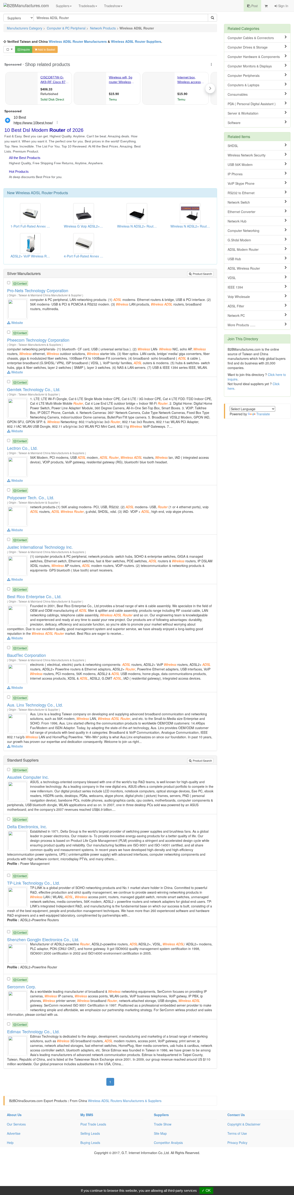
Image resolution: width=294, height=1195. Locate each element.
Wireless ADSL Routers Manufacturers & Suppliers (124, 1100)
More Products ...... (241, 325)
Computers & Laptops (243, 85)
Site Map (160, 1133)
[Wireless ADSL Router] (18, 308)
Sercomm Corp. (21, 987)
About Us (14, 1114)
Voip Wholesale (239, 296)
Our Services (16, 1124)
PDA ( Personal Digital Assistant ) (252, 103)
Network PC (236, 315)
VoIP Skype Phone (241, 183)
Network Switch (239, 202)
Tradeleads (87, 5)
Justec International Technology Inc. (40, 547)
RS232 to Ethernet (241, 193)
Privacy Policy (237, 1142)
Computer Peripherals (244, 75)
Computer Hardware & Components (254, 56)
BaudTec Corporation (26, 655)
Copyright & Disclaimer (243, 1124)
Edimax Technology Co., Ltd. (33, 1031)
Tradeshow (112, 5)
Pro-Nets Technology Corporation (37, 290)
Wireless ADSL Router (34, 192)
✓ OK (206, 1190)
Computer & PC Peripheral (66, 28)
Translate (263, 414)
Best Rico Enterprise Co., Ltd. (34, 596)
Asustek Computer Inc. (28, 777)
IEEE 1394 (235, 287)
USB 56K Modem (240, 164)
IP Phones (235, 174)
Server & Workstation (243, 113)
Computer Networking (243, 230)
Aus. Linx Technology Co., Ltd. (35, 705)
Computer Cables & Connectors (251, 37)
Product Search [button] (202, 274)
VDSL (232, 277)
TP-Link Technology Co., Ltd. (33, 883)
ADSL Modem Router (243, 249)
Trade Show (162, 1124)
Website (16, 322)
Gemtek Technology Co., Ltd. (33, 389)
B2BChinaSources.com (26, 1100)
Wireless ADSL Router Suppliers (136, 41)
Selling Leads (90, 1133)
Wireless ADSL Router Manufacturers (78, 41)
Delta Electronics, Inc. (27, 826)
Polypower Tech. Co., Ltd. (30, 497)
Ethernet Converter (241, 211)
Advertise (13, 1133)
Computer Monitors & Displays (250, 66)
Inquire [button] (25, 49)
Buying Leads (90, 1142)
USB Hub (234, 259)
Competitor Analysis (168, 1142)
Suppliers (62, 5)
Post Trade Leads (93, 1124)
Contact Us (236, 1114)
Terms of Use (237, 1133)
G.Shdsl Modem (239, 240)
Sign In (282, 5)
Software (234, 122)
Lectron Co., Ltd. (22, 448)
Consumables (238, 94)
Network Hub (237, 221)
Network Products (103, 28)
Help (10, 1142)
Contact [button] (21, 283)
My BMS (86, 1114)
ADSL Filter (236, 306)
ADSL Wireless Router (244, 268)
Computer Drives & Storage (248, 47)
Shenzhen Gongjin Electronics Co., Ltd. (43, 939)
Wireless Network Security (247, 155)
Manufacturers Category (24, 28)
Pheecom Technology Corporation (38, 340)
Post (254, 5)
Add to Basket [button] (46, 49)
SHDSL (233, 145)
